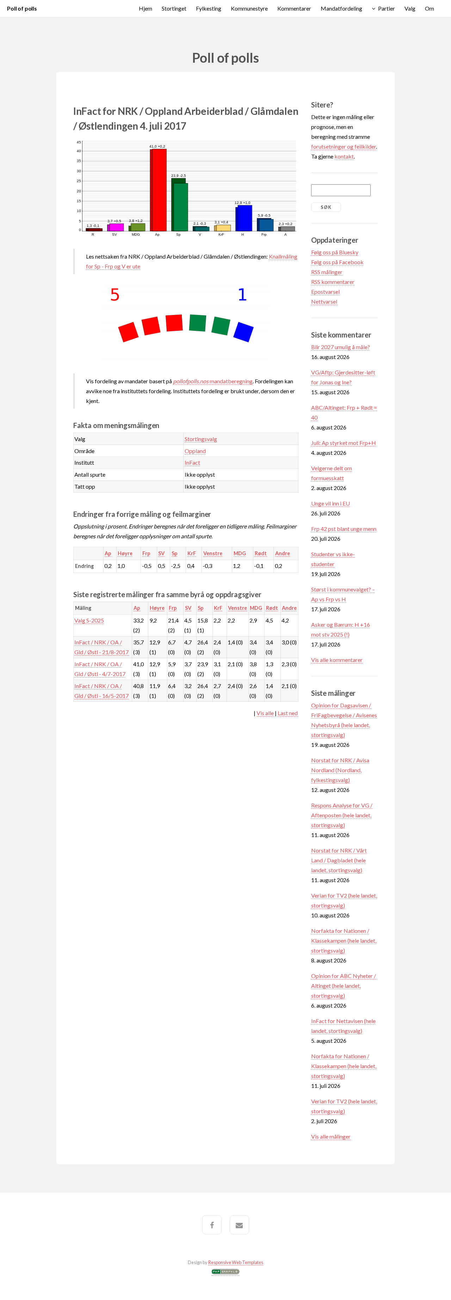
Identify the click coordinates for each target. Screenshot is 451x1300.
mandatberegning (213, 381)
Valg (409, 8)
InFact (192, 462)
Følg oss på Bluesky (334, 252)
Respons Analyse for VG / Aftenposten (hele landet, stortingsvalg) (341, 815)
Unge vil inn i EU (330, 503)
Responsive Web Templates (235, 1262)
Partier (386, 8)
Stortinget (174, 8)
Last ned (288, 713)
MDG (240, 553)
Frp (146, 553)
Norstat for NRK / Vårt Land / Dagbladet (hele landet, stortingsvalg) (339, 860)
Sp (174, 553)
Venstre (212, 553)
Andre (282, 553)
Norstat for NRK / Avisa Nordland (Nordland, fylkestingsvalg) (340, 770)
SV (161, 553)
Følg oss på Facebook (337, 262)
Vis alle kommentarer (337, 659)
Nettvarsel (324, 301)
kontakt (344, 156)
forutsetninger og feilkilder (343, 146)
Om (429, 8)
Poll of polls (22, 8)
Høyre (125, 553)
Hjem (145, 8)
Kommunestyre (249, 8)
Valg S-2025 (89, 620)
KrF (191, 553)
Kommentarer (294, 8)
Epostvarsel (325, 291)
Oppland (195, 450)
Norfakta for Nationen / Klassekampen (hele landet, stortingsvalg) (343, 940)
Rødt (261, 553)
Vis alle (265, 713)
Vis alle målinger (331, 1136)
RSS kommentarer (332, 281)
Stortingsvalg (201, 438)
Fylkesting (208, 8)
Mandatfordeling (341, 8)
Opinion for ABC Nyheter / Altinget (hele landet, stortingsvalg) (343, 985)
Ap (108, 553)
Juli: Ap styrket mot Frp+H (343, 442)
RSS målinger (326, 271)
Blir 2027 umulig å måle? (340, 346)
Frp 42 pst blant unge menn (343, 528)
